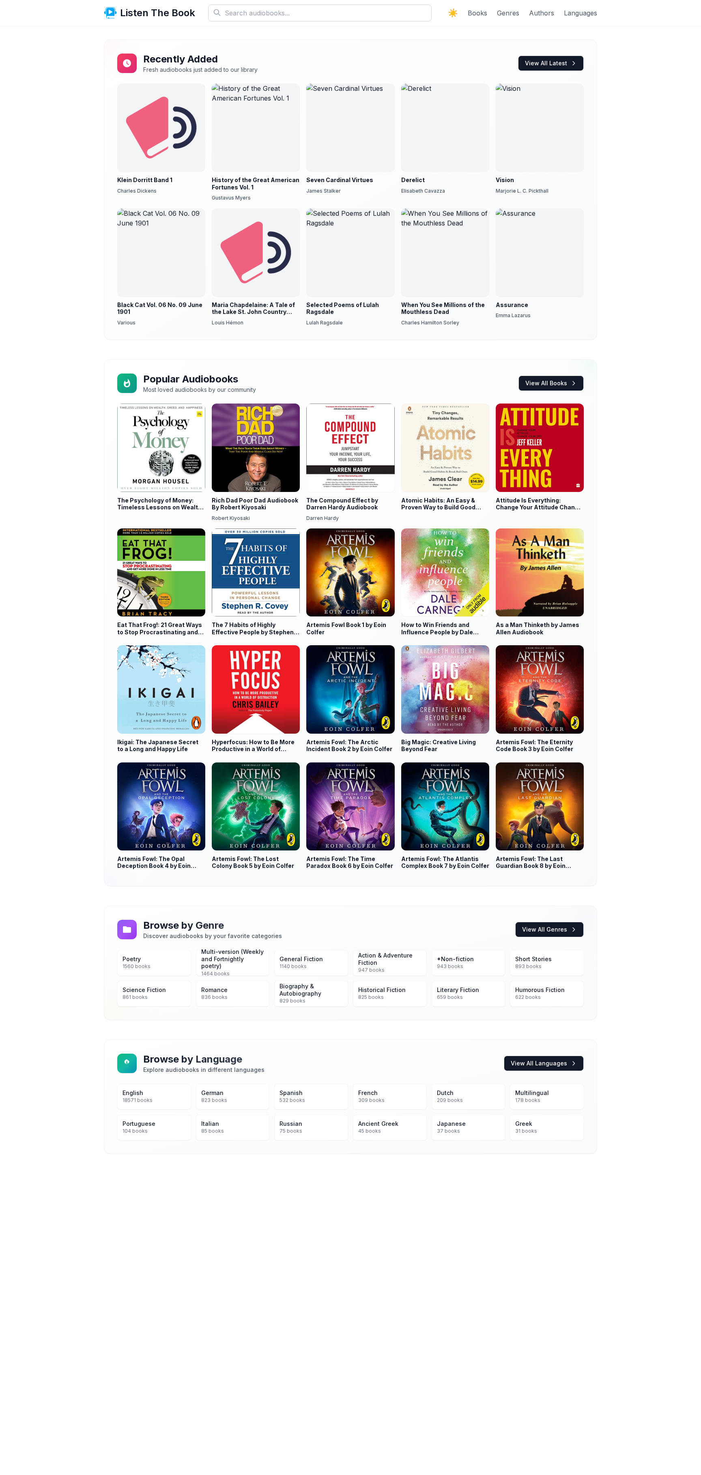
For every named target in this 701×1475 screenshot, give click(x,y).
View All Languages (539, 1063)
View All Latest (546, 63)
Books (477, 13)
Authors (541, 13)
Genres (508, 13)
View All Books (546, 383)
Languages (580, 13)
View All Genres (544, 929)
